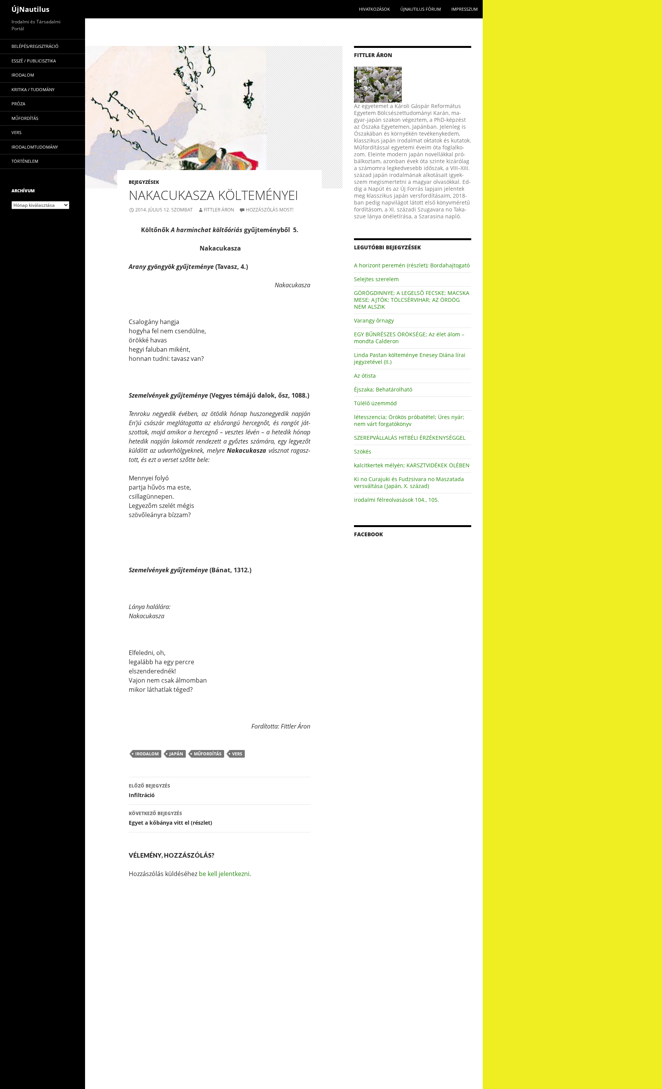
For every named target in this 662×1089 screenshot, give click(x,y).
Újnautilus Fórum (420, 9)
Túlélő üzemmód (375, 403)
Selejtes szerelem (376, 279)
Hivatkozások (374, 9)
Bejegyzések (144, 182)
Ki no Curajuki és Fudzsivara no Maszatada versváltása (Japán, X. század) (409, 482)
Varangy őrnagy (374, 320)
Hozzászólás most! (269, 209)
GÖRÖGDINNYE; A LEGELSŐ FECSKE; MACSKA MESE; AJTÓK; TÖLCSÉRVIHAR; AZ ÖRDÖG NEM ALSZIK (411, 299)
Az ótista (365, 375)
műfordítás (207, 754)
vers (237, 754)
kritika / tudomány (32, 89)
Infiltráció (149, 791)
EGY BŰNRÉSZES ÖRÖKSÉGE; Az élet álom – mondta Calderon (409, 338)
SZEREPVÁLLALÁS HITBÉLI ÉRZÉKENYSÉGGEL (409, 437)
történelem (24, 161)
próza (18, 103)
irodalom (147, 754)
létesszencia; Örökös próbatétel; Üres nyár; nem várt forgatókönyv (409, 420)
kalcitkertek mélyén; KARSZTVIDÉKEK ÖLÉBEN (412, 465)
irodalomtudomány (34, 147)
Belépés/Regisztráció (35, 46)
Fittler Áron (219, 209)
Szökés (362, 451)
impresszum (464, 9)
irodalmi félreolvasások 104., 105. (396, 499)
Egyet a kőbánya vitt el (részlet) (170, 818)
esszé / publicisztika (33, 61)
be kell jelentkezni (224, 874)
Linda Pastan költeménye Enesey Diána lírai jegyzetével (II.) (409, 358)
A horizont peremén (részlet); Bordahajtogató (412, 265)
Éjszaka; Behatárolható (383, 389)
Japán (176, 754)
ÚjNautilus (30, 9)
